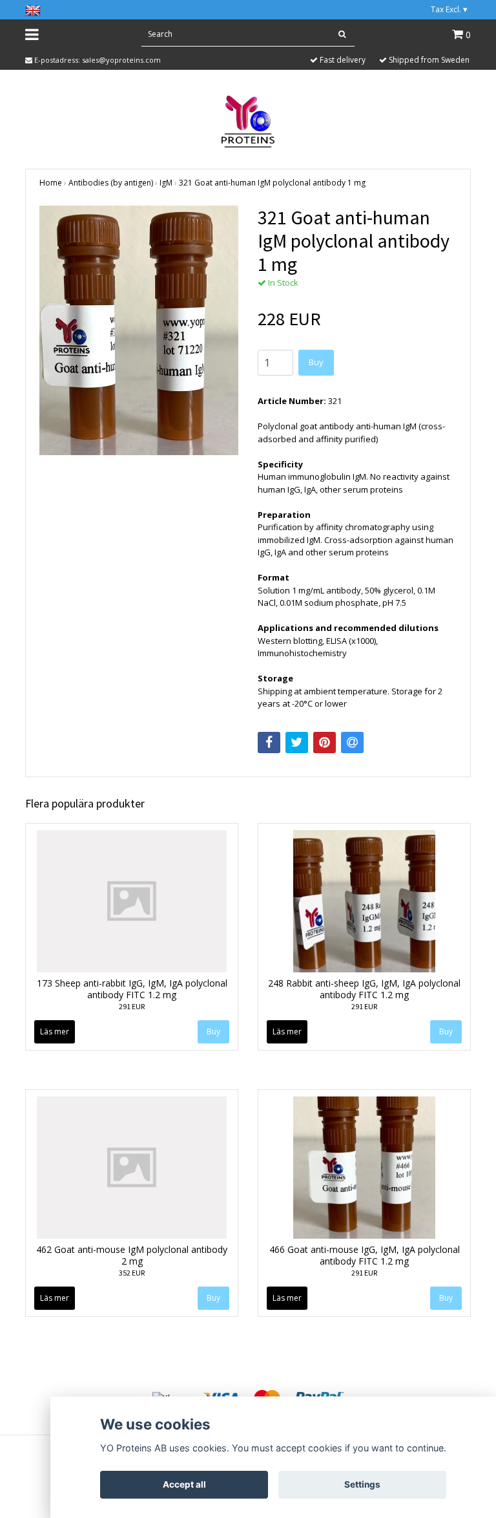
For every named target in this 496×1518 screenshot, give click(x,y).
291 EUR (132, 1006)
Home (50, 182)
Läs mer (54, 1031)
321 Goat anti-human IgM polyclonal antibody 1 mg (272, 182)
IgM (166, 182)
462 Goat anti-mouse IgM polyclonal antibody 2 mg (131, 1255)
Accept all (184, 1484)
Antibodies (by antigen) (110, 182)
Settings (362, 1484)
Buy (316, 362)
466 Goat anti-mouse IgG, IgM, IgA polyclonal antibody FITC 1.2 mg (364, 1255)
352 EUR (132, 1272)
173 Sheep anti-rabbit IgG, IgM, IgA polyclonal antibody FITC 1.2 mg (132, 989)
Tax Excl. (449, 9)
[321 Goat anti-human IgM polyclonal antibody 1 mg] (138, 330)
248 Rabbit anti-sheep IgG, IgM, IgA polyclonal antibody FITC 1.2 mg (364, 989)
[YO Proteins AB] (248, 120)
